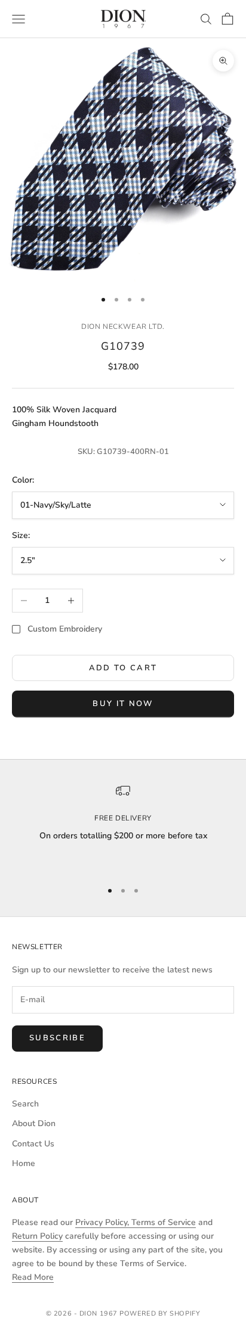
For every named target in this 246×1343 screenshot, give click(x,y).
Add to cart (123, 668)
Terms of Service (163, 1222)
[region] (123, 827)
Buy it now (123, 703)
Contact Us (33, 1143)
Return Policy (37, 1236)
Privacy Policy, (103, 1222)
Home (23, 1163)
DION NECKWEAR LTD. (123, 326)
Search (25, 1103)
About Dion (34, 1123)
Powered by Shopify (159, 1313)
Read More (33, 1277)
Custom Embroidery (64, 629)
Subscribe (57, 1038)
